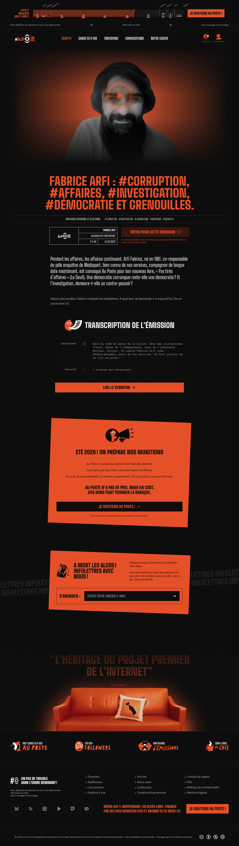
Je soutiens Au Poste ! (206, 13)
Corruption (111, 219)
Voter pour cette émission (152, 232)
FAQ (189, 782)
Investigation (126, 219)
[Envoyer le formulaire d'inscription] (174, 596)
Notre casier (159, 38)
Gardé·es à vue (87, 38)
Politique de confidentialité (203, 787)
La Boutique (144, 787)
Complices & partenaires (151, 792)
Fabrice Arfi (109, 230)
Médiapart (156, 219)
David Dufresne (78, 219)
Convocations (134, 38)
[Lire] (119, 95)
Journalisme (142, 219)
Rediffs (66, 38)
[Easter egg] (130, 708)
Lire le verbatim (116, 387)
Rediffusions (95, 782)
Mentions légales (197, 792)
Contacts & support (198, 776)
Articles (141, 776)
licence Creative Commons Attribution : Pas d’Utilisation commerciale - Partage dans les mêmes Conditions (139, 837)
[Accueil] (22, 38)
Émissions (111, 38)
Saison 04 (169, 219)
